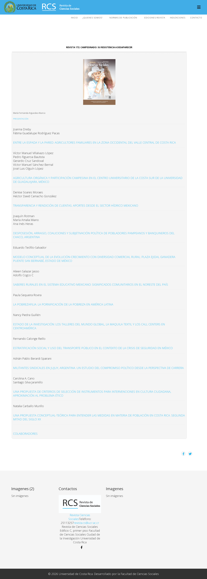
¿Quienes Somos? (92, 17)
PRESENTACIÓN (20, 118)
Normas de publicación (123, 17)
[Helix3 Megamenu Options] (199, 7)
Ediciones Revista (154, 17)
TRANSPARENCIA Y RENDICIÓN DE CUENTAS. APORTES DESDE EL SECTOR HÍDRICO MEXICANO (75, 205)
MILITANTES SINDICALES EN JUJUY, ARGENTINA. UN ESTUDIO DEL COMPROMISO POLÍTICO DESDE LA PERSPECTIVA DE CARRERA (98, 368)
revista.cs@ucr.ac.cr (86, 523)
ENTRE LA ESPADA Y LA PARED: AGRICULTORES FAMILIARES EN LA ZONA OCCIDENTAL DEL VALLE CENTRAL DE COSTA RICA (94, 142)
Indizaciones (177, 17)
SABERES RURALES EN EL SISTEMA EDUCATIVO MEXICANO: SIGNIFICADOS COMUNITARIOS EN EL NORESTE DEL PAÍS (90, 284)
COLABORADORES (25, 434)
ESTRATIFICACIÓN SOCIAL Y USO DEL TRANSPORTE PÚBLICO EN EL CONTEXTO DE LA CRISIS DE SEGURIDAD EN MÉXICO (93, 348)
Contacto (196, 17)
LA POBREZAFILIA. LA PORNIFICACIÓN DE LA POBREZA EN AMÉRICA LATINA (63, 304)
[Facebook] (80, 547)
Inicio (74, 17)
